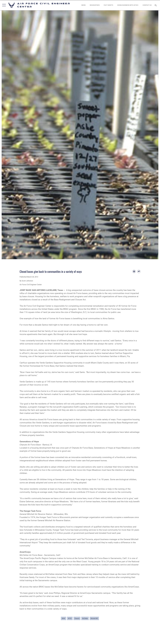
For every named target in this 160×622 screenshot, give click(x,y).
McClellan (85, 618)
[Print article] (134, 271)
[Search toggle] (156, 5)
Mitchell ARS (94, 618)
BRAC (63, 618)
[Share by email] (138, 271)
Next (150, 134)
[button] (3, 5)
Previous (9, 134)
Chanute (76, 618)
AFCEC (70, 618)
